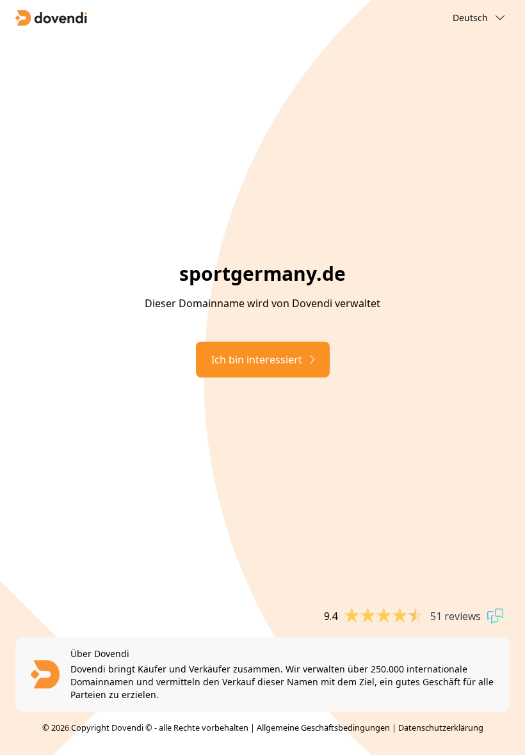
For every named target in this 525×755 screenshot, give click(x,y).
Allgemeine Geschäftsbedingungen (323, 727)
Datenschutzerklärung (440, 727)
